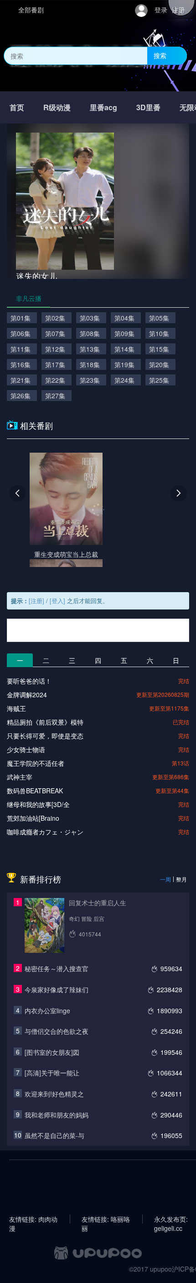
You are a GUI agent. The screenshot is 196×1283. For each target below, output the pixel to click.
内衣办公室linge (47, 1010)
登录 (161, 9)
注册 (178, 9)
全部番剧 (31, 9)
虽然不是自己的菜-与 (54, 1135)
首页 (17, 107)
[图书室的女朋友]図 (52, 1052)
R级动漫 (57, 107)
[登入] (57, 600)
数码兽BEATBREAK (35, 790)
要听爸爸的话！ (29, 680)
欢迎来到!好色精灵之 (54, 1093)
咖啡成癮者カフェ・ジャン (45, 831)
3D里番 (148, 107)
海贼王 (16, 708)
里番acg (103, 107)
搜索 (160, 55)
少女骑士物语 (26, 749)
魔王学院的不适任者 (35, 763)
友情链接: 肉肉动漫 (33, 1219)
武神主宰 (19, 776)
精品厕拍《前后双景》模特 (45, 722)
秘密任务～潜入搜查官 (56, 968)
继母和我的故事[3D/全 (38, 804)
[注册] (36, 600)
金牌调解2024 (27, 694)
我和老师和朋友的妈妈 (56, 1114)
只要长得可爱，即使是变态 (45, 735)
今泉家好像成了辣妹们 (56, 989)
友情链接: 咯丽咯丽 (106, 1219)
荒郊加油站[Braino (33, 818)
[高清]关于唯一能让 (52, 1072)
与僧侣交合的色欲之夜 (56, 1031)
